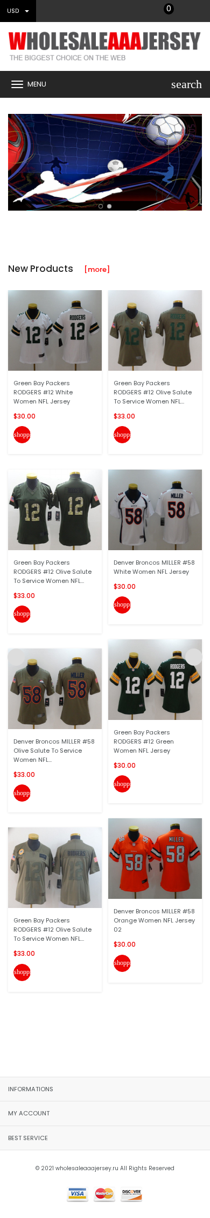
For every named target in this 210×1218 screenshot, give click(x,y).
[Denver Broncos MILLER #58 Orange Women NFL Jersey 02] (155, 858)
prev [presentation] (16, 160)
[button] (100, 206)
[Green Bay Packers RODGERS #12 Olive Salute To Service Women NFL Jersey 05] (55, 509)
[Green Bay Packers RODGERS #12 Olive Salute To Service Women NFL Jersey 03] (155, 330)
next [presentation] (194, 160)
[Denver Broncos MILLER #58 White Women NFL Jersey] (155, 509)
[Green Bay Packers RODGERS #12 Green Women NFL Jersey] (155, 679)
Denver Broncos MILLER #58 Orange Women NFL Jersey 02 (154, 920)
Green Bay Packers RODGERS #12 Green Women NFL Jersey (144, 741)
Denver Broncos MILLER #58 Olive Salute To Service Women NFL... (54, 750)
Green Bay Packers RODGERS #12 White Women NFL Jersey (43, 392)
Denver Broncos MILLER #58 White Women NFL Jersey (154, 567)
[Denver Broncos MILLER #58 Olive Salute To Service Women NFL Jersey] (55, 688)
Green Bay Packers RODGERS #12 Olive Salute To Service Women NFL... (52, 571)
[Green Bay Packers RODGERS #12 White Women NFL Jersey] (55, 330)
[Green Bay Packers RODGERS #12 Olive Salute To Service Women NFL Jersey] (55, 867)
